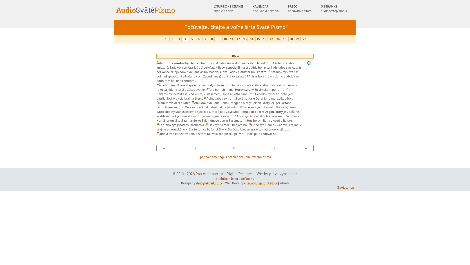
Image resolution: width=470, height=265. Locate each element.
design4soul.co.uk (209, 183)
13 (245, 39)
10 (225, 39)
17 (271, 39)
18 (278, 39)
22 (304, 39)
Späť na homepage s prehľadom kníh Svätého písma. (235, 157)
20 (291, 39)
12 (238, 39)
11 (231, 39)
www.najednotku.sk (262, 183)
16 (264, 39)
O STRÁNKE (334, 8)
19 (284, 39)
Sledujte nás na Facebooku (235, 179)
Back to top (345, 187)
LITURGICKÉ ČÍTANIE (228, 8)
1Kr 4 (235, 56)
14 (251, 39)
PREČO (300, 8)
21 (297, 39)
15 (258, 39)
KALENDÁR (266, 8)
